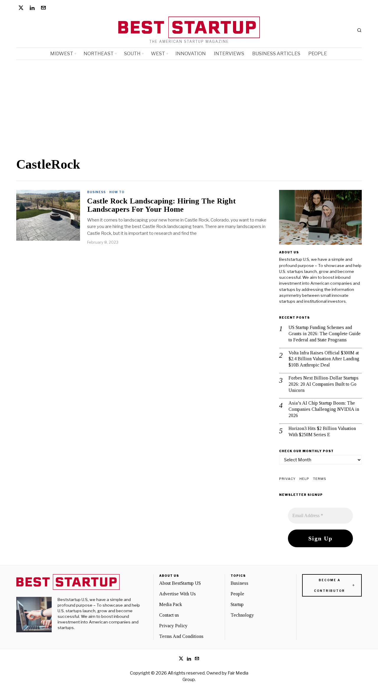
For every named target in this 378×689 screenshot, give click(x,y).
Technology (242, 615)
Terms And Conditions (181, 636)
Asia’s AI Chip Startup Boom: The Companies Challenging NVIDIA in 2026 (324, 409)
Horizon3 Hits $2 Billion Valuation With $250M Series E (322, 431)
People (237, 593)
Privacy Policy (173, 625)
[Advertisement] (189, 104)
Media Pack (170, 604)
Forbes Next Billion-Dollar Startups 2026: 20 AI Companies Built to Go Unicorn (324, 384)
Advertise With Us (177, 593)
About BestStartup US (180, 583)
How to (116, 192)
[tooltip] (21, 7)
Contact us (169, 615)
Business (96, 192)
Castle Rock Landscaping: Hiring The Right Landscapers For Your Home (161, 205)
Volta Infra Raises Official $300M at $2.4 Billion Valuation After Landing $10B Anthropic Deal (324, 359)
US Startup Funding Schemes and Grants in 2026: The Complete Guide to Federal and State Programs (325, 333)
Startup (237, 604)
